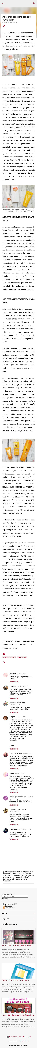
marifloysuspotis (16, 797)
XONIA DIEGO (14, 829)
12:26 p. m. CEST (20, 717)
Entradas (8, 906)
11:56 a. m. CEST (15, 704)
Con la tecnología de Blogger (20, 1037)
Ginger (12, 717)
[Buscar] (34, 3)
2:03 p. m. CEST (28, 797)
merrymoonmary (24, 1041)
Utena (11, 773)
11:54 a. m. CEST (23, 686)
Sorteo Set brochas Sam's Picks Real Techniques (18, 1015)
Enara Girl (13, 686)
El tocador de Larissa (17, 809)
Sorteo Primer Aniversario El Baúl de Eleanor (17, 945)
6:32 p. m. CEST (14, 811)
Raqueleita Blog (15, 753)
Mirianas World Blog (17, 702)
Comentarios (10, 908)
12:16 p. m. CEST (26, 829)
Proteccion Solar (9, 657)
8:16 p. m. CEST (27, 753)
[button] (3, 26)
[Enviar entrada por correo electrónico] (3, 655)
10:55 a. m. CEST (21, 673)
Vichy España (22, 657)
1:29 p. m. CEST (19, 773)
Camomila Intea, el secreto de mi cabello (15, 980)
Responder (13, 682)
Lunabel (12, 674)
